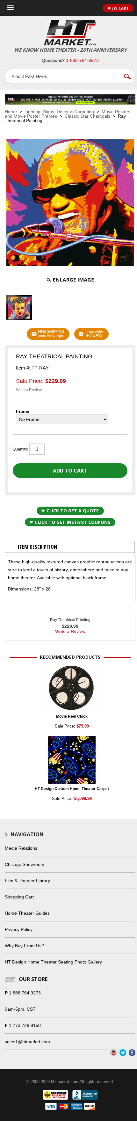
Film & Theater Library (27, 880)
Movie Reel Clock (72, 716)
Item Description (37, 546)
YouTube (113, 1052)
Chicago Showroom (24, 864)
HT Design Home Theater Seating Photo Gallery (53, 961)
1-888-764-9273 (82, 60)
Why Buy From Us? (24, 945)
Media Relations (21, 848)
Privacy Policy (18, 929)
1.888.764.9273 (25, 992)
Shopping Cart (19, 896)
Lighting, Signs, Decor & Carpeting (59, 111)
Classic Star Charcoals (87, 116)
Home (11, 111)
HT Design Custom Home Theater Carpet (72, 789)
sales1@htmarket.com (27, 1041)
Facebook (132, 1052)
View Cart (118, 8)
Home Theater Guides (27, 913)
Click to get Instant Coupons (72, 522)
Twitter (122, 1052)
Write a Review (29, 390)
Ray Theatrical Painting (70, 620)
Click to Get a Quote (73, 511)
